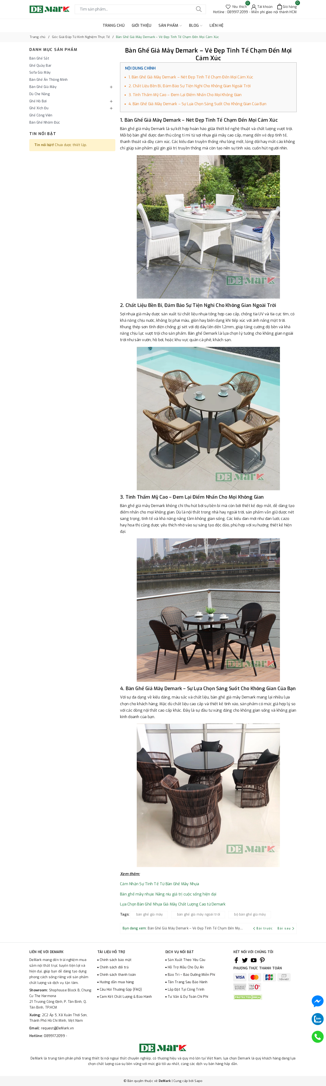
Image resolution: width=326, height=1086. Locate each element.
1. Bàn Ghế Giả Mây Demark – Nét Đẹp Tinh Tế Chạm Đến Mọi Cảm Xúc (191, 77)
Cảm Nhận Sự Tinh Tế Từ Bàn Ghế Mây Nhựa (159, 883)
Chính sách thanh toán (118, 974)
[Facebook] (236, 960)
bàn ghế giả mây (149, 914)
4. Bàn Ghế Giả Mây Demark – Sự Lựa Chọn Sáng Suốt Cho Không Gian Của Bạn (197, 103)
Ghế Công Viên (40, 115)
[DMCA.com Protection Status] (247, 997)
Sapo (198, 1081)
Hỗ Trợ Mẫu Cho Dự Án (186, 967)
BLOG (194, 25)
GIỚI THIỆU (142, 25)
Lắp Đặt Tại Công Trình (186, 989)
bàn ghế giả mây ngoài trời (198, 914)
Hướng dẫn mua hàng (117, 982)
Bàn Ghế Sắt (39, 58)
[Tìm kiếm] (198, 9)
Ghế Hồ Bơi (38, 101)
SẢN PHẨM (168, 25)
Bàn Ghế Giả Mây (43, 87)
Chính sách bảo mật (116, 960)
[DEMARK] (49, 9)
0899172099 (55, 1036)
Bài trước (265, 928)
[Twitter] (245, 960)
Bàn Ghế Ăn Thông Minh (48, 79)
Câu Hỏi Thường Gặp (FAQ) (121, 989)
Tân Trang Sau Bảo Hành (188, 982)
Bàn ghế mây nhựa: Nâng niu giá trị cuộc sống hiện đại (168, 894)
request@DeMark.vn (57, 1028)
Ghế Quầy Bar (40, 65)
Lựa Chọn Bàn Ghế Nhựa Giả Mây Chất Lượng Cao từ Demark (173, 904)
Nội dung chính (140, 68)
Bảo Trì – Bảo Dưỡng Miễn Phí (191, 974)
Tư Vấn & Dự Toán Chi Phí (188, 996)
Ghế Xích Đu (38, 108)
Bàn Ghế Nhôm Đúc (44, 122)
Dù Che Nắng (39, 94)
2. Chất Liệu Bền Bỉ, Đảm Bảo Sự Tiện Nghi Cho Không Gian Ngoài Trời (190, 85)
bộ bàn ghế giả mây (250, 914)
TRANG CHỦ (114, 25)
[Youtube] (254, 960)
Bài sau (284, 928)
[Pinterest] (262, 960)
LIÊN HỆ (217, 25)
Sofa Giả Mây (40, 72)
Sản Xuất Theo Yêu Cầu (186, 960)
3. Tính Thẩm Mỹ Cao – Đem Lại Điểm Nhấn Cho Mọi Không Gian (185, 94)
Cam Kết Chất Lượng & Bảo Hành (126, 996)
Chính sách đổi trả (114, 967)
